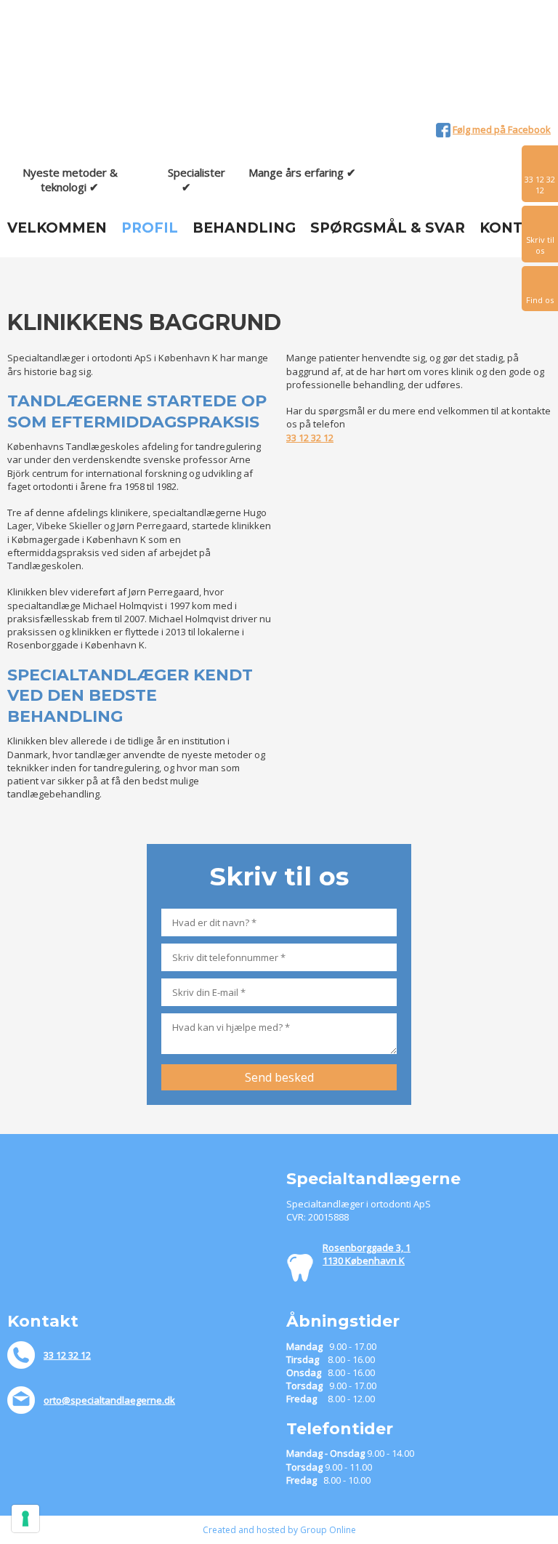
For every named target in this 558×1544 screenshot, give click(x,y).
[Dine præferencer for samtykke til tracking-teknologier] (25, 1518)
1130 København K (364, 1260)
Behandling (244, 228)
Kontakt (516, 228)
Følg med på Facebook (502, 129)
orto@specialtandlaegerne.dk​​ (109, 1400)
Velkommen (57, 228)
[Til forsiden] (93, 65)
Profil (149, 228)
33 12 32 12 (309, 437)
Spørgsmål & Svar (387, 228)
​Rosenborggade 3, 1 (367, 1247)
